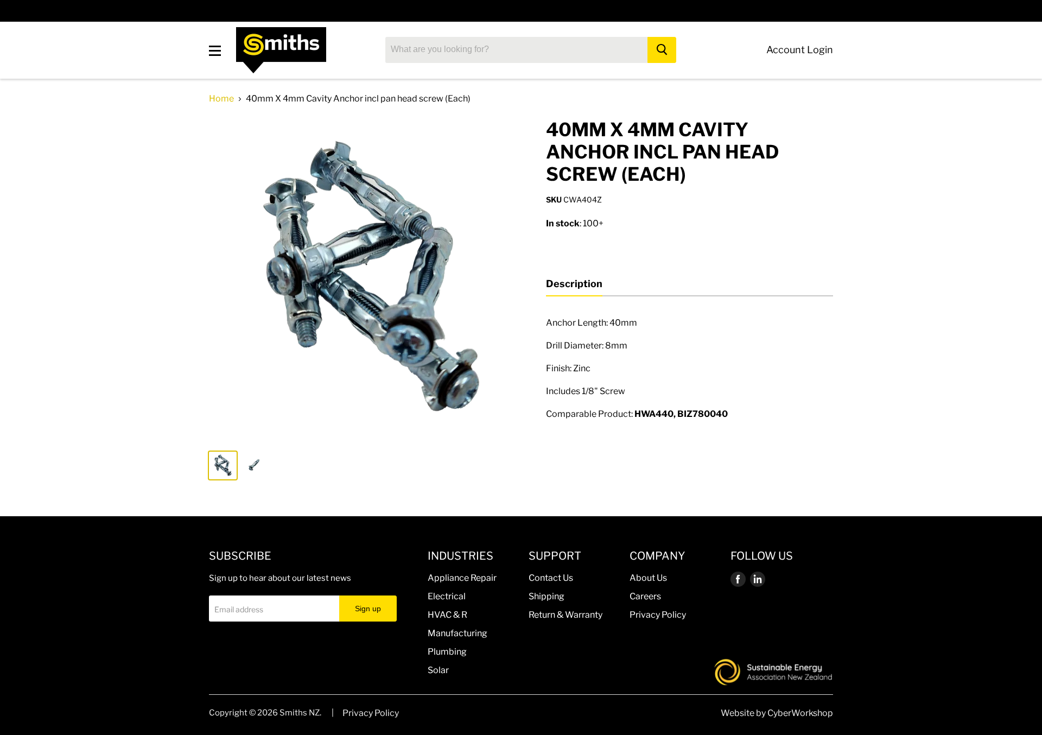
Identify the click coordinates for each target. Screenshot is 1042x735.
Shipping (546, 596)
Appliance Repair (462, 578)
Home (221, 99)
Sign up (368, 608)
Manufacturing (457, 633)
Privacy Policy (658, 615)
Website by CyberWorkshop (777, 713)
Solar (438, 670)
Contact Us (551, 578)
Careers (645, 596)
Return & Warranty (565, 615)
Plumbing (447, 652)
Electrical (447, 596)
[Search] (661, 50)
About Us (648, 578)
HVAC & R (447, 615)
